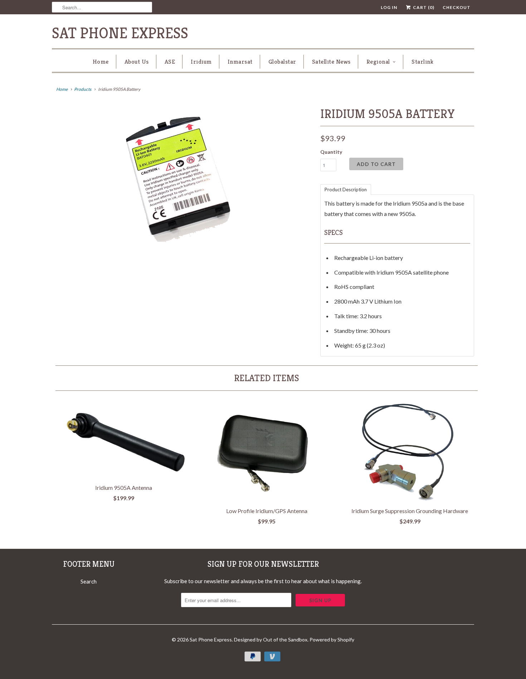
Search (89, 581)
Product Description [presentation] (346, 189)
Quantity (331, 152)
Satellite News (331, 61)
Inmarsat (240, 61)
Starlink (422, 61)
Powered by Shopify (332, 639)
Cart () (423, 7)
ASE (170, 61)
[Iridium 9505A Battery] (182, 176)
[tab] (345, 189)
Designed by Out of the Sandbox (270, 639)
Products (82, 89)
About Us (137, 61)
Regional (378, 61)
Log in (389, 7)
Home (101, 61)
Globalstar (282, 61)
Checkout (457, 7)
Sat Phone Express (120, 33)
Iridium (201, 61)
